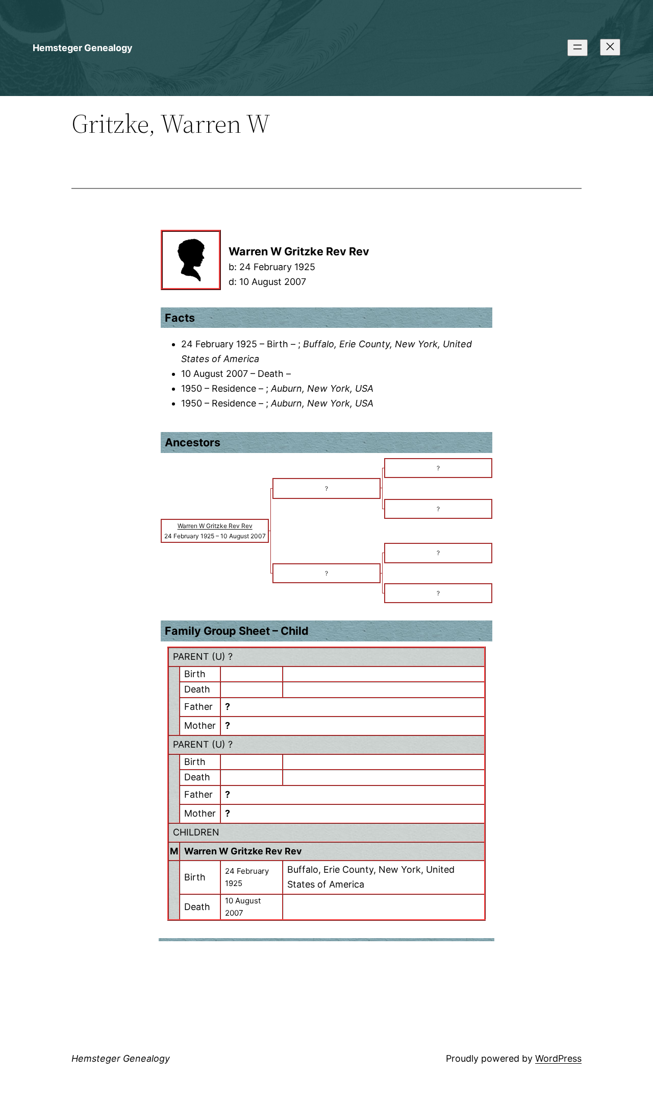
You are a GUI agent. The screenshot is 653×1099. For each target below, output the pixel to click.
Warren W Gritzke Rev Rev (243, 851)
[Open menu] (577, 47)
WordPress (558, 1058)
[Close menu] (610, 47)
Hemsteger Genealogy (83, 47)
